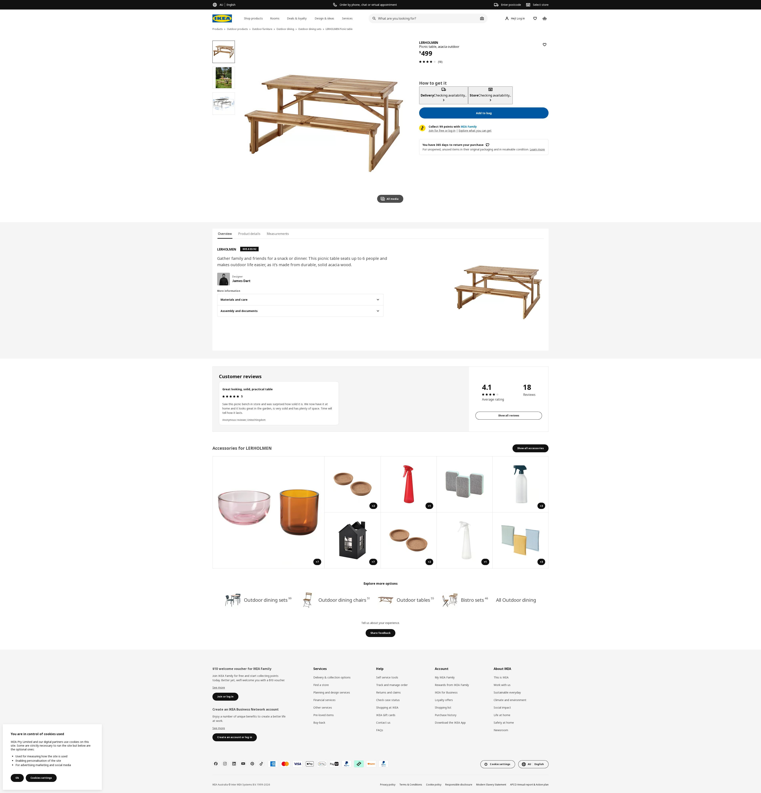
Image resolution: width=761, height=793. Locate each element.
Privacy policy (387, 784)
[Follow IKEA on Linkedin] (234, 763)
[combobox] (424, 18)
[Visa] (297, 763)
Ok (17, 778)
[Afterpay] (359, 763)
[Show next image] (398, 123)
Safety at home (504, 722)
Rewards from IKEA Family (452, 685)
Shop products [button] (253, 18)
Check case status (388, 700)
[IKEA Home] (222, 18)
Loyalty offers (444, 700)
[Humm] (371, 763)
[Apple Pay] (310, 763)
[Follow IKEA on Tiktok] (261, 763)
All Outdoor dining (516, 600)
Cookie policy (433, 784)
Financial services (324, 700)
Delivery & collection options (332, 677)
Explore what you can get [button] (475, 130)
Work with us (502, 685)
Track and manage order (392, 685)
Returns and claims (388, 692)
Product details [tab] (249, 233)
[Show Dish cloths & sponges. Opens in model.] (465, 484)
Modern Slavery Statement (491, 784)
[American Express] (273, 763)
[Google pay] (322, 763)
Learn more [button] (537, 149)
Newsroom (501, 730)
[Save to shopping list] (545, 45)
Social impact (502, 707)
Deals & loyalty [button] (297, 18)
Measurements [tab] (278, 233)
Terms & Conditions (410, 784)
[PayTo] (334, 763)
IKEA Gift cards (385, 715)
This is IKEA (501, 677)
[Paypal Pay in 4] (383, 763)
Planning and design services (331, 692)
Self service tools (387, 677)
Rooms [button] (274, 18)
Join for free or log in (442, 130)
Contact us (383, 722)
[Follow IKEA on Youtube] (243, 763)
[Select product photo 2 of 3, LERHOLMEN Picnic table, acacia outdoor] (223, 78)
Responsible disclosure (458, 784)
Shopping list (443, 707)
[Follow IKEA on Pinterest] (252, 763)
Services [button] (347, 18)
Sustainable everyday (507, 692)
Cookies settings (41, 778)
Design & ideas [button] (324, 18)
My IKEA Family (445, 677)
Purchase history (445, 715)
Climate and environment (510, 700)
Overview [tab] (225, 233)
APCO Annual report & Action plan (529, 784)
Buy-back (319, 722)
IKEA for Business (446, 692)
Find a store (321, 685)
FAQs (379, 730)
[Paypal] (347, 763)
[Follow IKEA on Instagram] (225, 763)
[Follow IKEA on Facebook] (215, 763)
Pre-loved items (323, 715)
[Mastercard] (285, 763)
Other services (322, 707)
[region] (324, 123)
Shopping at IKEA (387, 707)
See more (218, 687)
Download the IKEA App (450, 722)
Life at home (502, 715)
